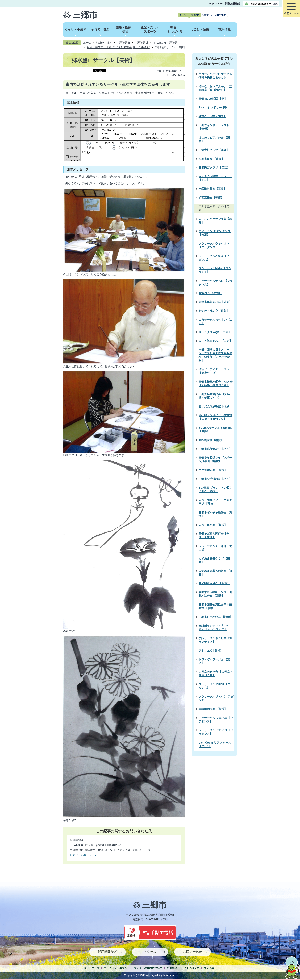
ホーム (87, 42)
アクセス (150, 952)
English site (216, 3)
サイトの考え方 (190, 968)
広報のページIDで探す (214, 15)
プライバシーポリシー (117, 968)
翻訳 (275, 3)
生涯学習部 (123, 42)
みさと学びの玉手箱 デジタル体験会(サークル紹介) (118, 47)
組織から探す (104, 42)
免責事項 (172, 968)
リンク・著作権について (148, 968)
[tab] (189, 15)
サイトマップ (91, 968)
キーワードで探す (189, 15)
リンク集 (209, 968)
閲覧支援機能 (232, 3)
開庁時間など (107, 952)
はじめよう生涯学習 (165, 42)
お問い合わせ (192, 952)
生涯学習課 (141, 42)
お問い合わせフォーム (84, 855)
